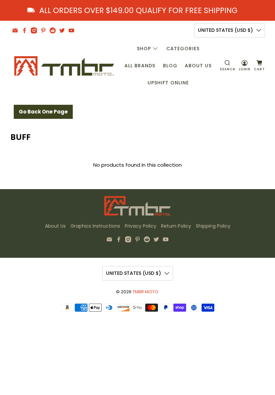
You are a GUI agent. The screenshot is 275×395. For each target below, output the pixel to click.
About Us (198, 65)
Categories (183, 48)
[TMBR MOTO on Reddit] (53, 30)
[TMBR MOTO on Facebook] (24, 30)
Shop (144, 48)
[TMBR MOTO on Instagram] (34, 30)
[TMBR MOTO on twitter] (62, 30)
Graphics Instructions (95, 226)
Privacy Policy (140, 226)
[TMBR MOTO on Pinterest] (43, 30)
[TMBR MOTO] (64, 66)
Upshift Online (168, 82)
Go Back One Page (43, 111)
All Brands (139, 65)
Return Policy (176, 226)
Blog (170, 65)
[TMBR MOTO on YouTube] (71, 30)
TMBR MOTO (145, 292)
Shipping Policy (213, 226)
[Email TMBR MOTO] (15, 30)
